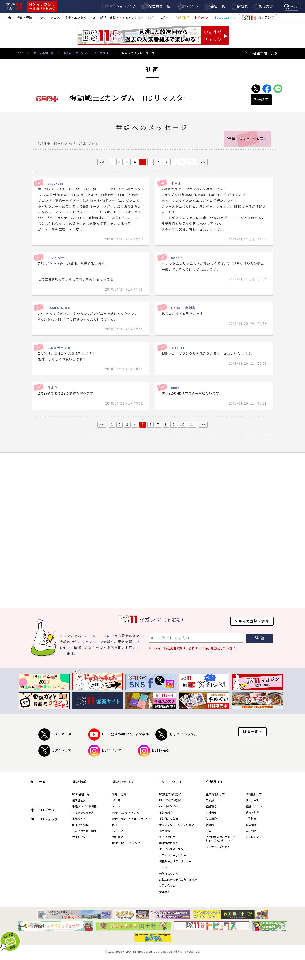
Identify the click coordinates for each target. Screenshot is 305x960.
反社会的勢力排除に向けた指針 (178, 879)
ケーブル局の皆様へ (171, 849)
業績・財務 (252, 812)
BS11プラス (45, 810)
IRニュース (252, 800)
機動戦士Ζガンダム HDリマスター (88, 53)
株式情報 (251, 824)
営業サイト (166, 892)
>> (203, 162)
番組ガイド (79, 818)
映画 (151, 18)
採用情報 (164, 830)
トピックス (201, 18)
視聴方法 (266, 6)
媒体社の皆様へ (168, 843)
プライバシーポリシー (172, 855)
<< (101, 162)
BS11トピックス (169, 806)
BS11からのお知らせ (171, 800)
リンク (163, 867)
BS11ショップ (47, 819)
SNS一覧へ (252, 732)
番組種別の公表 (168, 818)
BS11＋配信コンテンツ (126, 843)
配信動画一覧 (159, 6)
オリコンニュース (224, 18)
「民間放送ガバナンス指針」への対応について (220, 838)
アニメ (55, 18)
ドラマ (41, 18)
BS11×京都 (161, 750)
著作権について (168, 873)
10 (182, 162)
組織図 (210, 824)
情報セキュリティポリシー (175, 861)
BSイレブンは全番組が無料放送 (42, 6)
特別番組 (183, 18)
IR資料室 (251, 818)
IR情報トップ (254, 794)
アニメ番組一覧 (43, 53)
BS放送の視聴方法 (170, 794)
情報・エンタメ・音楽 (80, 18)
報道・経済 (24, 18)
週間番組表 (79, 800)
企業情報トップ (215, 794)
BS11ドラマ (62, 750)
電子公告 (251, 830)
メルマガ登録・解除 (252, 621)
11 (192, 162)
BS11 (14, 6)
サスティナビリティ (218, 846)
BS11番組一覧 (80, 794)
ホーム (40, 782)
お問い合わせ (167, 885)
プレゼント (190, 6)
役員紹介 (211, 818)
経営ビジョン (254, 806)
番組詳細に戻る (265, 53)
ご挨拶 (210, 800)
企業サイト (215, 782)
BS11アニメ (62, 734)
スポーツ (165, 18)
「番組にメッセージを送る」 (248, 139)
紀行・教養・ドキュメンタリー (122, 18)
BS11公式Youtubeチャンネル (125, 734)
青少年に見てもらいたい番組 (176, 824)
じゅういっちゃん (183, 734)
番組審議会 (166, 812)
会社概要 (211, 812)
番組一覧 (218, 6)
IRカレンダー (254, 837)
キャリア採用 (167, 837)
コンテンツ (257, 18)
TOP (20, 53)
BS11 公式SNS (81, 824)
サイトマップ (80, 837)
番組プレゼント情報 (84, 806)
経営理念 (211, 806)
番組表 (242, 6)
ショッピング (126, 6)
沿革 (208, 830)
